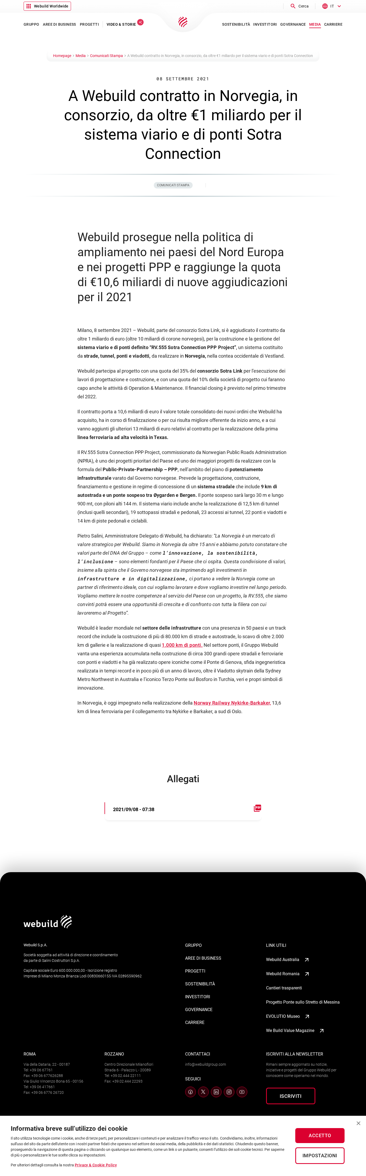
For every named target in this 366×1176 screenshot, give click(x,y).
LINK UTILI (276, 945)
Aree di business (203, 958)
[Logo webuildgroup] (48, 926)
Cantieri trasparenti (284, 987)
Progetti (195, 971)
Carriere (194, 1022)
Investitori (197, 996)
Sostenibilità (200, 983)
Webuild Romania (283, 973)
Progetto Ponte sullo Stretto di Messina (303, 1002)
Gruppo (193, 945)
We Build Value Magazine (290, 1030)
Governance (198, 1009)
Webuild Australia (282, 959)
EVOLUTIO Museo (283, 1016)
